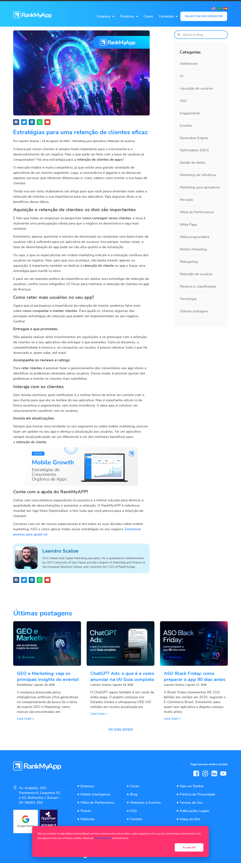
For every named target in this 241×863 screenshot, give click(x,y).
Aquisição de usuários (196, 88)
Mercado (186, 199)
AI (181, 76)
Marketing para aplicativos (89, 141)
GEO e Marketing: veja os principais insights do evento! (48, 676)
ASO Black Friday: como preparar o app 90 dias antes (195, 676)
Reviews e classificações (198, 286)
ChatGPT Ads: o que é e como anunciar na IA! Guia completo (122, 676)
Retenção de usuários (121, 141)
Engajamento (190, 113)
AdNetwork (189, 63)
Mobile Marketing (193, 249)
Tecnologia (188, 299)
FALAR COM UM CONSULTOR (204, 16)
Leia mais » (25, 718)
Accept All (189, 847)
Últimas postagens (194, 311)
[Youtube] (223, 773)
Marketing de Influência (198, 175)
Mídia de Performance (197, 212)
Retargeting (189, 261)
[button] (16, 122)
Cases (148, 16)
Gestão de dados (192, 162)
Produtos (127, 16)
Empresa (103, 16)
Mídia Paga (188, 224)
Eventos (186, 125)
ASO (183, 101)
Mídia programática (194, 237)
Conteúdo (166, 16)
